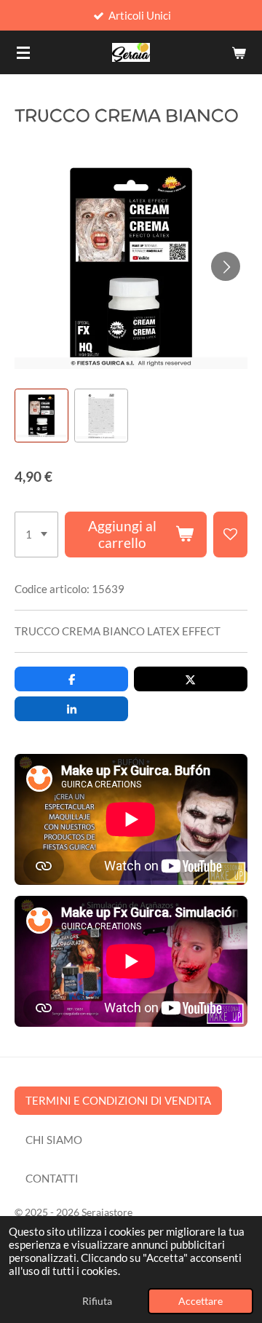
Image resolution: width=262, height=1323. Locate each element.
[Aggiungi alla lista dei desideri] (230, 535)
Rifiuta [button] (97, 1301)
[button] (41, 415)
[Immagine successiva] (225, 266)
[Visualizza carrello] (239, 52)
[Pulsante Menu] (23, 52)
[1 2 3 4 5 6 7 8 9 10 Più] (36, 535)
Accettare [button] (200, 1301)
